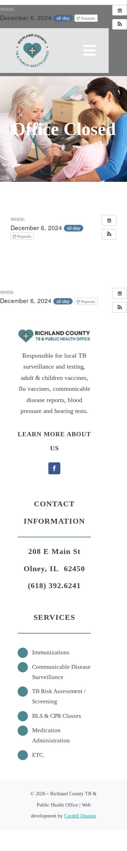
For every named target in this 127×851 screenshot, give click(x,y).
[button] (120, 24)
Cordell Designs (80, 816)
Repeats (88, 18)
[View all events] (119, 10)
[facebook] (54, 468)
